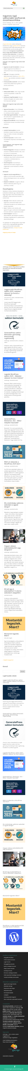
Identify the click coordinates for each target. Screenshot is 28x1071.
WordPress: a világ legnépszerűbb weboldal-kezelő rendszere (13, 926)
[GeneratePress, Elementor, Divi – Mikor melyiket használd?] (14, 794)
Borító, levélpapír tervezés (10, 966)
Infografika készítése (8, 957)
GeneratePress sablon (9, 297)
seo (21, 1014)
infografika (9, 24)
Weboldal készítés (8, 990)
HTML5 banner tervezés (9, 959)
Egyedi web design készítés (10, 984)
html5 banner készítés (13, 1026)
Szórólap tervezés (8, 970)
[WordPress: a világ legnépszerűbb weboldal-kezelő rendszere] (14, 944)
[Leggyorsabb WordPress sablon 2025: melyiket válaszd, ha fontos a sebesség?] (14, 699)
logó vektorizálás (8, 44)
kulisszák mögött (8, 638)
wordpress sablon (8, 299)
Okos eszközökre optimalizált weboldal (13, 999)
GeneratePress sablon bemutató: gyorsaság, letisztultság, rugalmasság (12, 335)
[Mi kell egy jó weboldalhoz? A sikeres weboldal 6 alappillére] (14, 889)
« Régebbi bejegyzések (8, 660)
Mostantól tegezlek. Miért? (11, 635)
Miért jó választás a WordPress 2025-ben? (12, 463)
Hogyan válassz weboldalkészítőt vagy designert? (12, 548)
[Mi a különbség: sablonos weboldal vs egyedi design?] (14, 841)
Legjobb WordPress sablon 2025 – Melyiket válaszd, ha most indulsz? (13, 376)
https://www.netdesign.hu (9, 1042)
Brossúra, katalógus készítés (10, 973)
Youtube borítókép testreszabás (11, 977)
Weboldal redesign (8, 986)
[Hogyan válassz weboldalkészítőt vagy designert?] (14, 865)
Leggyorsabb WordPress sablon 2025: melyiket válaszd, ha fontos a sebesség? (13, 292)
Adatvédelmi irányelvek (8, 1056)
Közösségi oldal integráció (10, 997)
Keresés (22, 671)
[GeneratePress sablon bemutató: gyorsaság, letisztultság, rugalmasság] (14, 739)
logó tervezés (16, 24)
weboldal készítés (19, 297)
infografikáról (16, 267)
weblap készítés (10, 1009)
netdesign (8, 22)
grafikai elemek (16, 45)
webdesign (6, 340)
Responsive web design (9, 988)
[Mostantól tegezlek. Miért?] (14, 919)
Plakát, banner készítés (9, 968)
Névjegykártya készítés (9, 964)
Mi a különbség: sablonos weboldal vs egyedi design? (13, 505)
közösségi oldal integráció (16, 1012)
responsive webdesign (16, 1011)
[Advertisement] (14, 248)
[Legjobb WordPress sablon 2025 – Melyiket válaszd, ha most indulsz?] (14, 770)
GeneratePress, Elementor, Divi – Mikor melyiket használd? (12, 421)
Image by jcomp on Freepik (9, 232)
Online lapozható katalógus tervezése (12, 975)
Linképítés (6, 995)
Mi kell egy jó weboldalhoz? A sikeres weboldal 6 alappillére (12, 591)
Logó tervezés (7, 962)
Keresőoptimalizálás (8, 992)
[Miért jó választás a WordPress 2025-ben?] (14, 818)
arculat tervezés (6, 1014)
